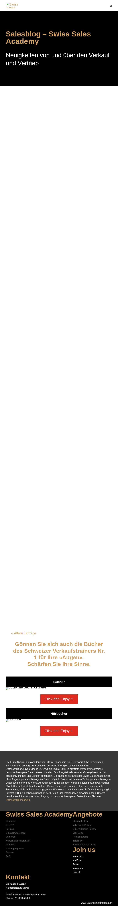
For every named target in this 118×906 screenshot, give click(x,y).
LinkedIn (77, 872)
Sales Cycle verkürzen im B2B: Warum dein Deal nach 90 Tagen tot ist (56, 120)
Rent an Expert (80, 836)
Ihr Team (10, 829)
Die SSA (10, 825)
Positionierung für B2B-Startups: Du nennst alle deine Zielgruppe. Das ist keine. (54, 437)
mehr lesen (21, 137)
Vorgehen (10, 836)
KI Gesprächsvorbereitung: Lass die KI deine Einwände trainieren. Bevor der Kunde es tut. (56, 226)
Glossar (10, 852)
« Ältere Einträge (23, 633)
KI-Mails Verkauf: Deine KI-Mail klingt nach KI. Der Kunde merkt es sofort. (54, 543)
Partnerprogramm (15, 848)
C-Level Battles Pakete (84, 829)
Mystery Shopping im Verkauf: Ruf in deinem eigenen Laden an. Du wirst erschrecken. (54, 172)
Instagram (78, 868)
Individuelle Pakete (82, 825)
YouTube (77, 860)
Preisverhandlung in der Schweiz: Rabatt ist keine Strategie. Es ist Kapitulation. (58, 336)
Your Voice (78, 833)
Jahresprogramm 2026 (84, 844)
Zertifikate (78, 840)
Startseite (10, 821)
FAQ (8, 856)
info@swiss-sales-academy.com (29, 894)
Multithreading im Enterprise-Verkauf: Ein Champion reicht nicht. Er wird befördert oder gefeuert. (55, 492)
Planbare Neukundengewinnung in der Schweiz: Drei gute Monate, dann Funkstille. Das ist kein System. (56, 284)
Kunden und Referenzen (18, 840)
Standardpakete (80, 821)
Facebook (78, 856)
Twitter (76, 864)
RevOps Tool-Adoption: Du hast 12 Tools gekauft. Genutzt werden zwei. (58, 385)
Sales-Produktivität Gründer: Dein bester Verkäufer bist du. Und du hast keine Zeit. (58, 595)
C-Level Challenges (16, 833)
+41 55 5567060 (22, 898)
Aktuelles (10, 844)
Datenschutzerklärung (18, 800)
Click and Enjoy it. (59, 699)
